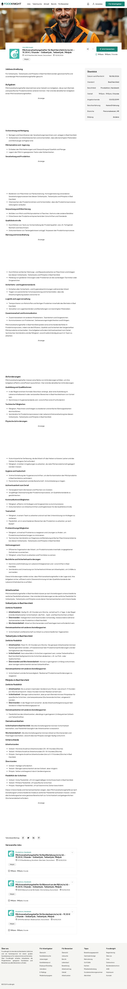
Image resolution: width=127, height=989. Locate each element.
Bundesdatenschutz (112, 966)
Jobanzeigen (44, 959)
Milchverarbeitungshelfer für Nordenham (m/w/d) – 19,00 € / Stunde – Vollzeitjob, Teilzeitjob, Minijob (42, 915)
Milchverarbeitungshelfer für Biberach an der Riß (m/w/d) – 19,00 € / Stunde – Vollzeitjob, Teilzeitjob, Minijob (42, 885)
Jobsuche (65, 956)
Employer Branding (46, 966)
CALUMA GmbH (27, 47)
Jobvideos (43, 969)
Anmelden (98, 4)
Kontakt (109, 975)
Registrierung (110, 952)
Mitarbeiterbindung (90, 969)
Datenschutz (110, 962)
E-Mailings (43, 972)
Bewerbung (65, 966)
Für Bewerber (63, 4)
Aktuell (46, 4)
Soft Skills (87, 962)
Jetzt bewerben (108, 49)
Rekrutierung (88, 959)
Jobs (28, 4)
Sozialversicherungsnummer (93, 972)
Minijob (26, 59)
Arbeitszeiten (66, 975)
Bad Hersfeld (113, 82)
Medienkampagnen (46, 975)
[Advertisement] (41, 113)
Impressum (110, 972)
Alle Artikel (87, 975)
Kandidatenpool (45, 962)
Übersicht (43, 952)
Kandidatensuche (45, 956)
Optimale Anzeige (90, 956)
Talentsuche (37, 4)
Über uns (109, 956)
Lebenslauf (65, 962)
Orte (107, 959)
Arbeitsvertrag (66, 969)
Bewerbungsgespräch (91, 952)
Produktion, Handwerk (23, 852)
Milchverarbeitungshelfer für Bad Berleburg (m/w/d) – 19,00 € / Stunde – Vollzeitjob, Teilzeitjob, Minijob (40, 856)
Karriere (86, 966)
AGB (107, 969)
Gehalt (64, 972)
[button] (88, 4)
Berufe (53, 4)
